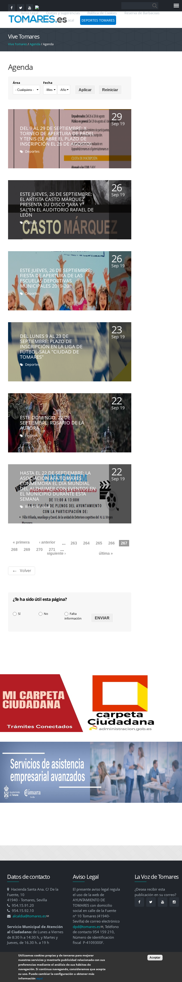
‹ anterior (47, 542)
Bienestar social (37, 506)
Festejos (31, 435)
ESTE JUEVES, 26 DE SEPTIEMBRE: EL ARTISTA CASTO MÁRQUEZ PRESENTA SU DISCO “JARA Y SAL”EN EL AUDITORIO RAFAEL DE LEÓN (57, 204)
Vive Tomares (17, 44)
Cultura (31, 222)
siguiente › (56, 553)
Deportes (32, 151)
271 (52, 550)
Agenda (35, 44)
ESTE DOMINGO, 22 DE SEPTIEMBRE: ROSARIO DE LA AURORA (52, 422)
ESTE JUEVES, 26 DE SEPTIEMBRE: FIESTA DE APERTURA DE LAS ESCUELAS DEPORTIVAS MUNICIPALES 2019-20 (56, 278)
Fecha (47, 82)
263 (74, 543)
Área (16, 82)
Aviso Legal (30, 13)
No (46, 614)
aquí (39, 978)
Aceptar (155, 957)
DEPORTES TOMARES (98, 20)
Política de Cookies (102, 13)
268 (14, 550)
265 (99, 543)
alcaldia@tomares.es (31, 916)
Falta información (73, 616)
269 (27, 550)
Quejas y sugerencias (63, 13)
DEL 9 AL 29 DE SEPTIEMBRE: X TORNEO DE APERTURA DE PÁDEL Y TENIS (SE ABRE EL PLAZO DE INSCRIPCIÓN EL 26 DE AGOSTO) (57, 136)
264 (86, 543)
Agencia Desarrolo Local (55, 20)
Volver (25, 570)
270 (39, 550)
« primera (21, 542)
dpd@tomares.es (88, 926)
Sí (19, 614)
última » (106, 553)
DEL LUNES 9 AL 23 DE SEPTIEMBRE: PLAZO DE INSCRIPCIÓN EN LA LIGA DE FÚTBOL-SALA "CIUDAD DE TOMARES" (51, 346)
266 (111, 543)
